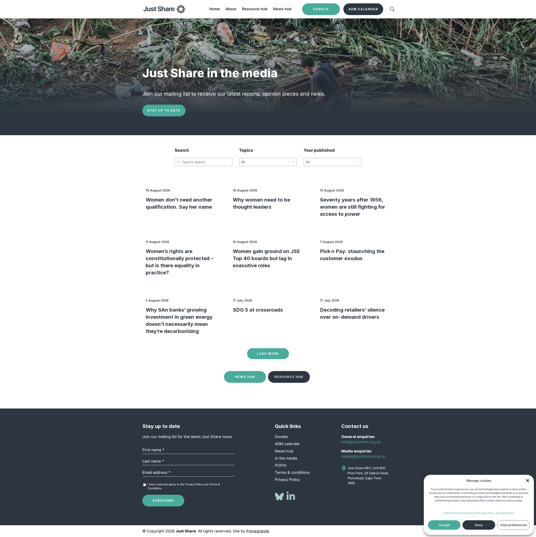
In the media (286, 458)
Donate (281, 436)
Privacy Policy (486, 513)
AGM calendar (287, 444)
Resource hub (254, 9)
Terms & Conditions (464, 513)
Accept (444, 525)
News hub (282, 9)
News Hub (245, 377)
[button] (528, 480)
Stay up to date (163, 110)
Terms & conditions (292, 472)
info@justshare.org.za (361, 442)
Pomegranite (257, 531)
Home (214, 9)
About (230, 9)
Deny (479, 525)
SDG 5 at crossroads (258, 310)
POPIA (447, 513)
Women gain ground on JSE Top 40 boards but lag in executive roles (266, 258)
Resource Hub (288, 377)
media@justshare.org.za (363, 456)
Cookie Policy (505, 513)
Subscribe (163, 500)
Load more (268, 353)
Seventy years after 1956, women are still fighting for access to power (352, 207)
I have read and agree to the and (184, 486)
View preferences (513, 525)
